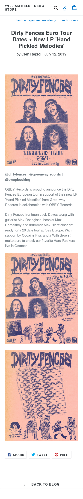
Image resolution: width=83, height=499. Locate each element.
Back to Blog (45, 484)
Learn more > (69, 20)
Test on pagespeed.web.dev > (36, 20)
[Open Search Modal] (56, 8)
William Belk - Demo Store (24, 7)
